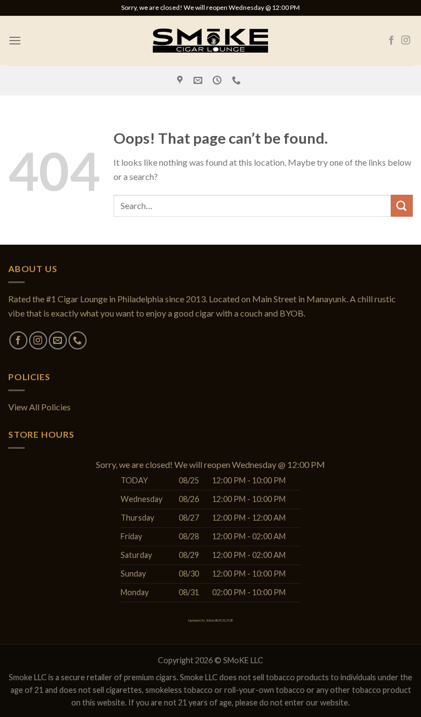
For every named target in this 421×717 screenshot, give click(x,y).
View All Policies (39, 407)
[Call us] (78, 340)
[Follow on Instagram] (405, 41)
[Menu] (14, 40)
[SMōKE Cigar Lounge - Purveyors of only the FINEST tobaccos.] (210, 40)
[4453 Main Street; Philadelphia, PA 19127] (181, 80)
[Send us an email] (58, 340)
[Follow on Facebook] (391, 41)
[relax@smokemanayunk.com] (199, 80)
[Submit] (402, 205)
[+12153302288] (237, 80)
